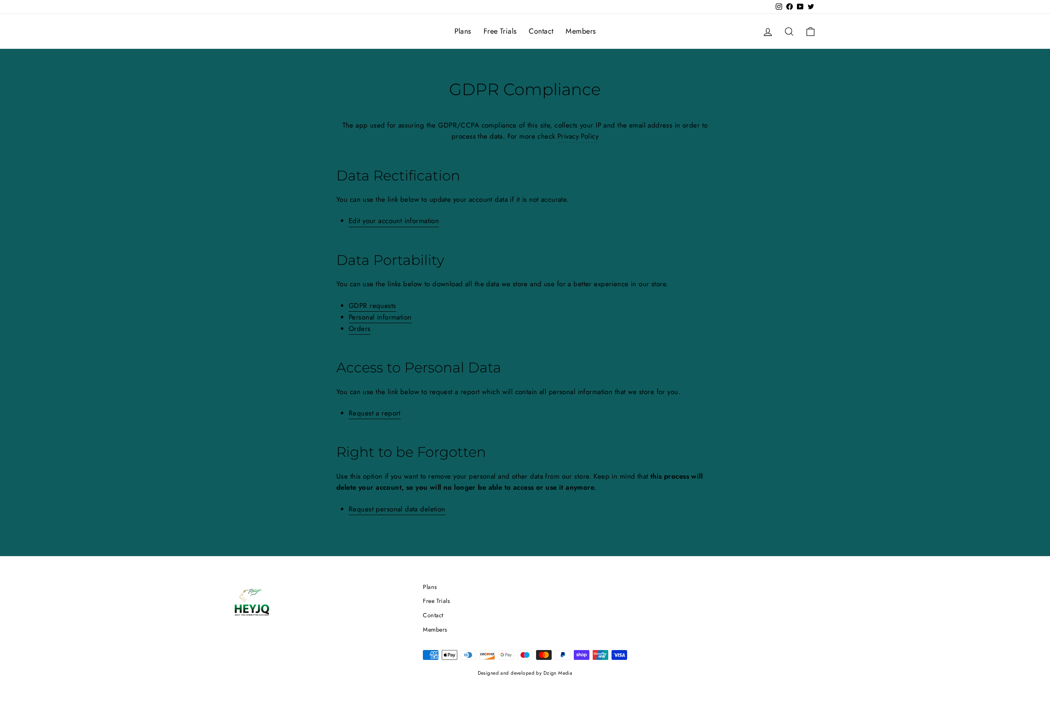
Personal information (380, 317)
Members (581, 31)
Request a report (375, 413)
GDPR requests (372, 305)
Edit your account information (394, 221)
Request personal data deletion (397, 509)
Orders (360, 328)
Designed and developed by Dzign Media (525, 673)
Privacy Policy (577, 136)
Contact (541, 31)
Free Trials (500, 31)
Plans (462, 31)
